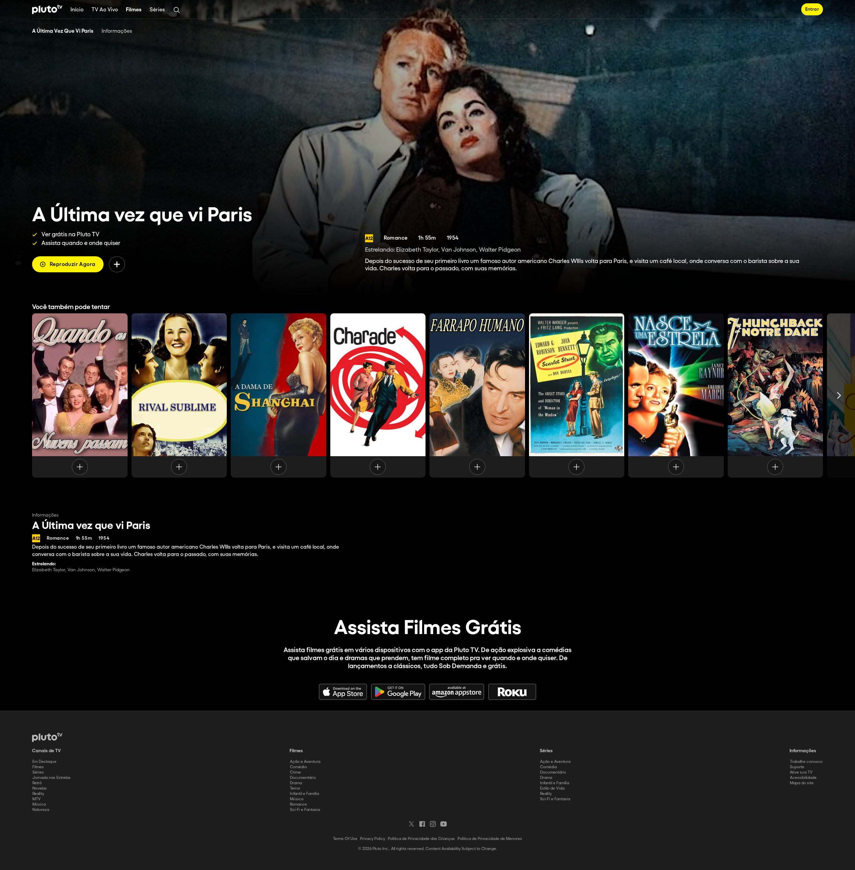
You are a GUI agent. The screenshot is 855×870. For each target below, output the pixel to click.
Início (76, 10)
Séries (157, 10)
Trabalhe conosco (806, 762)
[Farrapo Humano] (477, 395)
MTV (36, 799)
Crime (295, 772)
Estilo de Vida (552, 788)
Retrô (37, 783)
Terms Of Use (345, 839)
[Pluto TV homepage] (47, 737)
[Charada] (378, 395)
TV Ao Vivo (105, 10)
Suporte (797, 767)
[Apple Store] (343, 692)
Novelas (39, 788)
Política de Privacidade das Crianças (421, 839)
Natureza (40, 810)
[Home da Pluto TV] (47, 9)
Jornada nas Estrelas (51, 778)
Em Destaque (44, 762)
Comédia (298, 767)
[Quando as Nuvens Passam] (80, 395)
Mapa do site (802, 783)
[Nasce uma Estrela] (676, 395)
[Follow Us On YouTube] (443, 824)
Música (39, 804)
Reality (38, 794)
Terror (295, 788)
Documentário (303, 778)
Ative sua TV (801, 772)
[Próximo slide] (839, 395)
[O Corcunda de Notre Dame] (775, 395)
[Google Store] (398, 692)
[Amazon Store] (456, 692)
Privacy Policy (372, 839)
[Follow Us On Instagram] (433, 824)
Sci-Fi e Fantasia (305, 810)
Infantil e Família (304, 794)
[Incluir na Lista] (117, 264)
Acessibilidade (803, 778)
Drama (296, 783)
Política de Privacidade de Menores (490, 839)
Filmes (134, 10)
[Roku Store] (512, 692)
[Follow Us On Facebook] (422, 824)
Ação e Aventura (305, 762)
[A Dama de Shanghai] (278, 395)
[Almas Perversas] (577, 395)
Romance (298, 804)
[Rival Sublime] (179, 395)
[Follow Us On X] (411, 824)
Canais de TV (46, 751)
